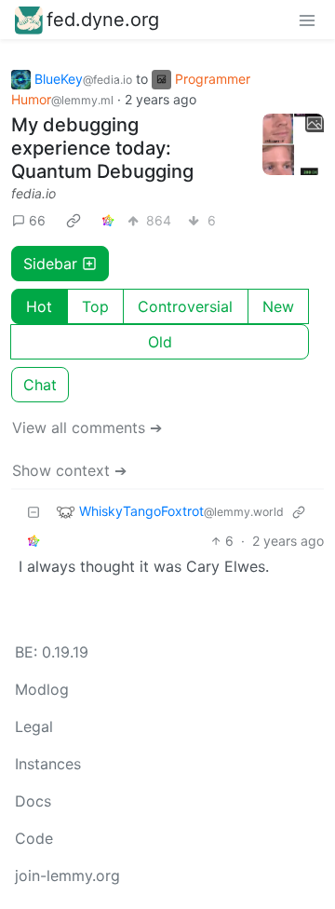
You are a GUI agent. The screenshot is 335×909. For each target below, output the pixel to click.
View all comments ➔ (87, 427)
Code (34, 838)
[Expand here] (293, 144)
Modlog (42, 689)
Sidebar (50, 263)
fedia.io (33, 193)
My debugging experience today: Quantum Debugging (102, 148)
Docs (33, 801)
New (278, 306)
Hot (39, 306)
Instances (48, 763)
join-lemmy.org (67, 875)
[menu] (307, 20)
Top (95, 306)
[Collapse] (33, 511)
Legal (34, 726)
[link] (73, 220)
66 (37, 220)
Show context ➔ (69, 470)
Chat (40, 384)
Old (160, 341)
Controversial (185, 306)
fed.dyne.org (103, 19)
